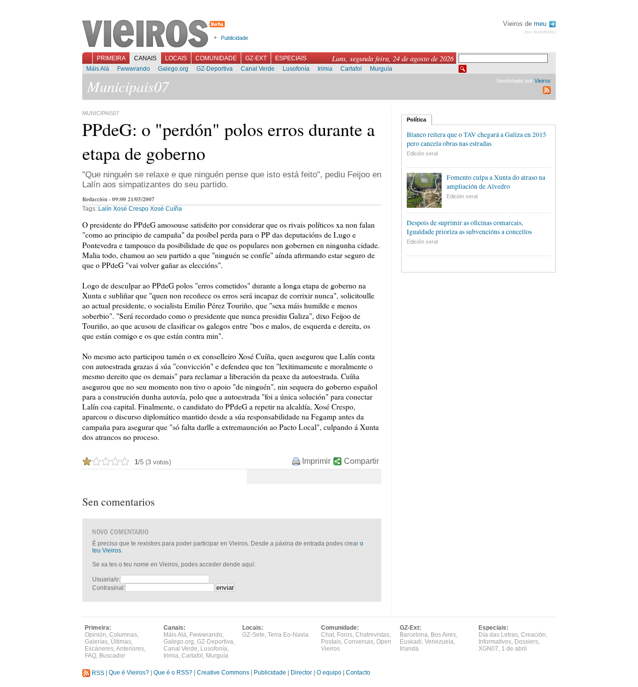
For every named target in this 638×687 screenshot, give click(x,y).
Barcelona (414, 634)
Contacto (358, 673)
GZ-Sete (253, 634)
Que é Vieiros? (129, 673)
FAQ (90, 655)
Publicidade (234, 38)
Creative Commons (223, 673)
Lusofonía (296, 68)
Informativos (494, 641)
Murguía (381, 68)
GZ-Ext (256, 58)
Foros (344, 634)
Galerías (96, 641)
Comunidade (216, 58)
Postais (331, 641)
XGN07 (488, 648)
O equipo (329, 673)
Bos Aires (443, 634)
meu (541, 23)
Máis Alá (97, 68)
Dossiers (526, 641)
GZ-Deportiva (214, 68)
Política (416, 120)
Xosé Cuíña (166, 208)
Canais (145, 58)
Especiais (291, 58)
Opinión (95, 634)
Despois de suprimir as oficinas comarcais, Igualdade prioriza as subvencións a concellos (469, 227)
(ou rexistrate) (540, 31)
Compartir (361, 461)
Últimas (121, 641)
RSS (97, 673)
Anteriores (130, 648)
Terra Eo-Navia (288, 634)
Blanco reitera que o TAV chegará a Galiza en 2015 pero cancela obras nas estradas (476, 139)
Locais (176, 58)
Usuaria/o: (106, 579)
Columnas (123, 634)
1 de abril (514, 648)
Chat (327, 634)
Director (301, 673)
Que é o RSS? (173, 673)
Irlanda (409, 648)
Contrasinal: (108, 587)
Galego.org (173, 68)
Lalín (105, 208)
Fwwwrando (133, 68)
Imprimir (316, 461)
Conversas (358, 641)
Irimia (325, 68)
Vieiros (155, 34)
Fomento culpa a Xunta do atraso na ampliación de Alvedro (496, 182)
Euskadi (411, 641)
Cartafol (351, 68)
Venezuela (439, 641)
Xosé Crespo (131, 208)
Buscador (112, 655)
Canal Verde (258, 68)
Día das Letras (498, 634)
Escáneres (99, 648)
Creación (533, 634)
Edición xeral (422, 153)
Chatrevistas (372, 634)
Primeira (111, 58)
